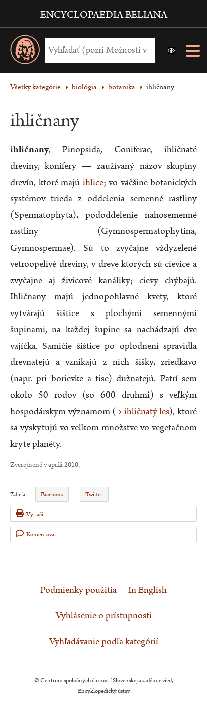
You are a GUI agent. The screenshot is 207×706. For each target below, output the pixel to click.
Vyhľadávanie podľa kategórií (103, 641)
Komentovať (41, 534)
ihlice (93, 182)
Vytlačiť (35, 514)
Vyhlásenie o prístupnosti (104, 615)
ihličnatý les (146, 411)
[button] (171, 50)
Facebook (52, 494)
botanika (121, 87)
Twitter (93, 494)
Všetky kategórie (35, 87)
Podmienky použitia (78, 590)
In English (147, 590)
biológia (84, 87)
